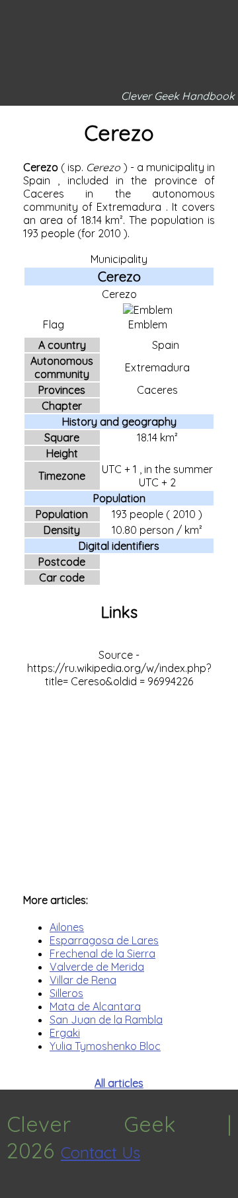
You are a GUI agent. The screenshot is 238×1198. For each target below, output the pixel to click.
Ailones (67, 927)
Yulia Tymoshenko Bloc (105, 1046)
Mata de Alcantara (95, 1006)
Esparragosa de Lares (104, 940)
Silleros (66, 993)
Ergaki (65, 1032)
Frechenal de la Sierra (102, 953)
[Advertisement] (119, 783)
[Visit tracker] (12, 1191)
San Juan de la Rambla (106, 1019)
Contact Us (100, 1152)
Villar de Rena (83, 980)
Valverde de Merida (97, 966)
